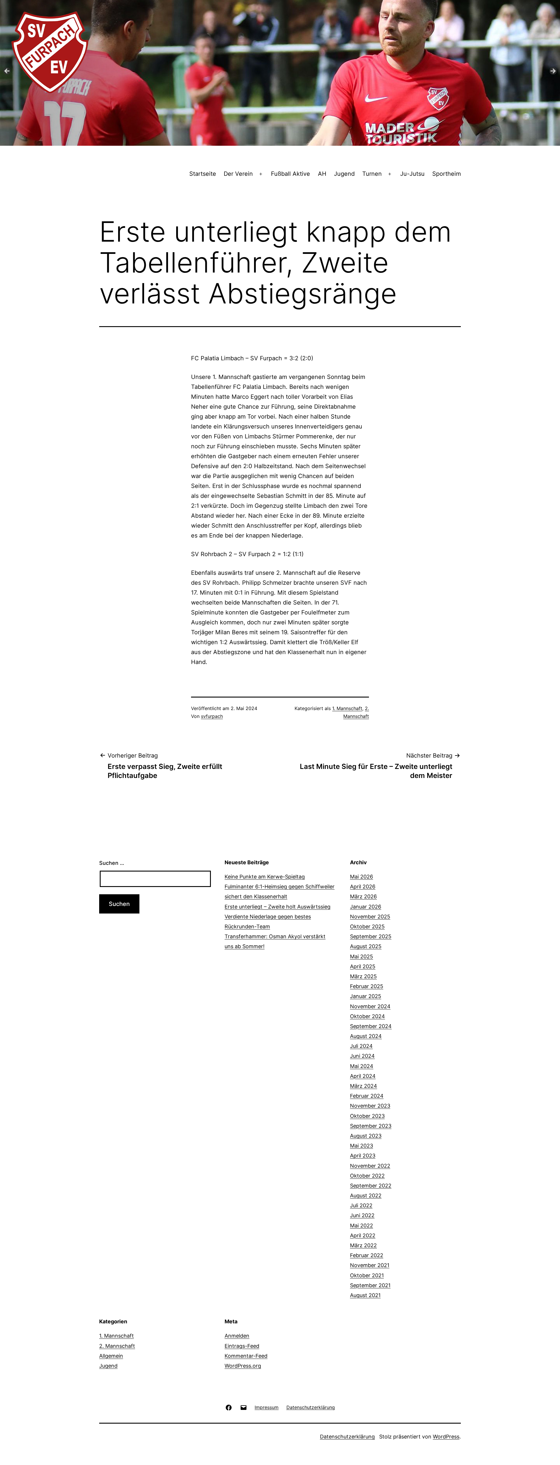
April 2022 (362, 1235)
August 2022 (366, 1195)
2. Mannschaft (117, 1346)
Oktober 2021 (367, 1275)
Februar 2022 (366, 1255)
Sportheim (446, 173)
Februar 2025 (366, 986)
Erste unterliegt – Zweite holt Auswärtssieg (277, 907)
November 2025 (370, 917)
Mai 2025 (361, 956)
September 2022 (370, 1186)
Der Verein (238, 173)
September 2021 (370, 1285)
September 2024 (371, 1026)
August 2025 (366, 946)
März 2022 (363, 1245)
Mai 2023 (361, 1146)
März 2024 (363, 1086)
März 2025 (363, 976)
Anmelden (237, 1336)
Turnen (372, 173)
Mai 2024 (361, 1066)
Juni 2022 (362, 1215)
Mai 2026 (361, 877)
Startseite (202, 173)
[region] (280, 73)
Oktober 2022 (367, 1176)
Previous (7, 71)
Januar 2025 (365, 996)
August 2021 (365, 1295)
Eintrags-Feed (242, 1346)
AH (322, 173)
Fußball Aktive (290, 173)
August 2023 (366, 1136)
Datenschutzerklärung (347, 1437)
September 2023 (370, 1126)
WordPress (446, 1437)
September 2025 (370, 936)
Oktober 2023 (367, 1116)
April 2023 (362, 1156)
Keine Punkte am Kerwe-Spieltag (265, 877)
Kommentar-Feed (246, 1356)
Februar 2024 (367, 1096)
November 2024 (370, 1006)
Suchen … (111, 863)
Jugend (344, 173)
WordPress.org (243, 1366)
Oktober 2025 (367, 926)
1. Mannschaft (347, 708)
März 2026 (363, 896)
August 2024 (366, 1036)
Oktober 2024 (367, 1016)
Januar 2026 (365, 907)
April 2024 (363, 1076)
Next (552, 71)
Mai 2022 (361, 1225)
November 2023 (370, 1106)
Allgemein (111, 1356)
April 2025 (362, 966)
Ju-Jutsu (412, 173)
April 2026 (362, 886)
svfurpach (212, 716)
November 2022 (370, 1166)
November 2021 (369, 1265)
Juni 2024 (362, 1056)
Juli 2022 (361, 1205)
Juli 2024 (361, 1046)
